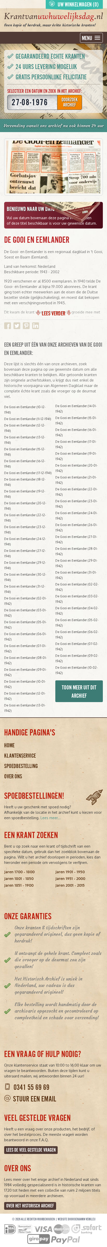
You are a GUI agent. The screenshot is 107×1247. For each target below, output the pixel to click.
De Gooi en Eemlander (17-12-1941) (28, 473)
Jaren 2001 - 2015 (70, 885)
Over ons (13, 776)
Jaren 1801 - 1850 (19, 878)
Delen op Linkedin (35, 325)
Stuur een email (34, 1099)
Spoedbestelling (21, 766)
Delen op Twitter (17, 325)
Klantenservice (20, 755)
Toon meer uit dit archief (79, 691)
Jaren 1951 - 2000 (70, 878)
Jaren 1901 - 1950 (70, 872)
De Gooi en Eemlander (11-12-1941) (27, 419)
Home (9, 745)
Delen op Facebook (7, 325)
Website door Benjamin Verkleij (76, 1219)
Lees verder (53, 313)
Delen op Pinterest (26, 325)
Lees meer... (51, 818)
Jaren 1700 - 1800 (19, 872)
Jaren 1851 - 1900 (19, 885)
